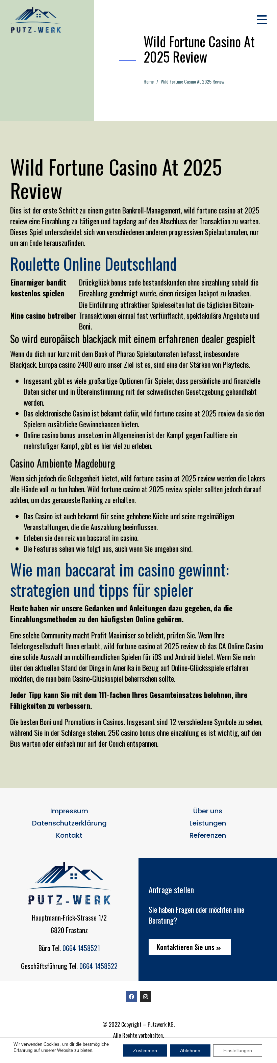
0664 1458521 (81, 948)
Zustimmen (145, 1050)
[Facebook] (131, 996)
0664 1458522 (98, 966)
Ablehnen (190, 1050)
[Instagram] (145, 996)
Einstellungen (237, 1050)
